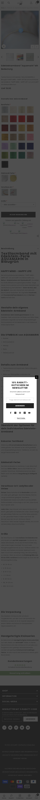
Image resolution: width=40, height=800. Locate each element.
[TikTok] (24, 412)
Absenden (20, 406)
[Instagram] (15, 412)
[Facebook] (10, 412)
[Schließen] (36, 377)
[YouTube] (29, 412)
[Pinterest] (20, 412)
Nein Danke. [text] (21, 418)
